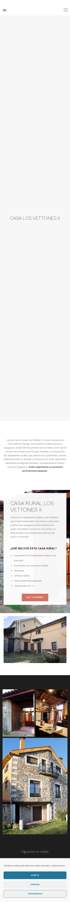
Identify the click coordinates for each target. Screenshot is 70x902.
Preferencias (35, 894)
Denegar (35, 884)
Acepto (35, 875)
